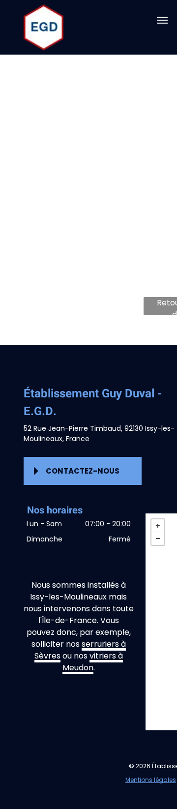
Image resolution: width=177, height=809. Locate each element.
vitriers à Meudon (92, 661)
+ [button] (157, 525)
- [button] (157, 538)
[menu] (162, 20)
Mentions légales (150, 780)
